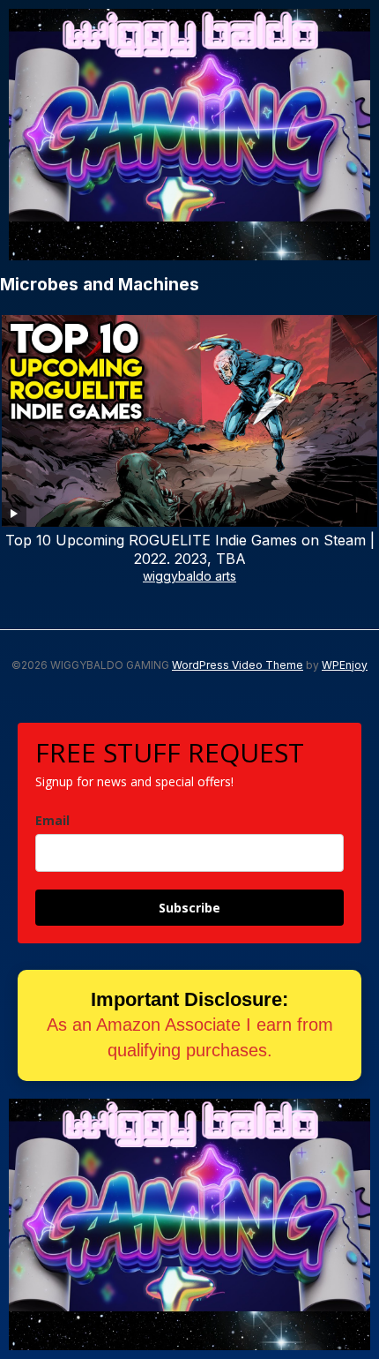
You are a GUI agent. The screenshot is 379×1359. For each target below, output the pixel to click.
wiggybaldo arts (189, 575)
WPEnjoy (345, 665)
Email (52, 820)
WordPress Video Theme (237, 665)
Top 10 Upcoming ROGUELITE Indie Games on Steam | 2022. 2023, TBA (190, 549)
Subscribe (189, 907)
